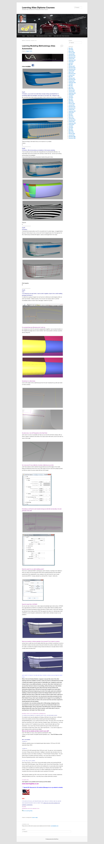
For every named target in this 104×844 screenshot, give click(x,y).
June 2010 (71, 127)
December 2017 (72, 55)
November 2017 (72, 57)
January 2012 (71, 105)
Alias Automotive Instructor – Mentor (44, 36)
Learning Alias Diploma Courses (38, 7)
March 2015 (71, 72)
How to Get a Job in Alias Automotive (61, 36)
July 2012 (71, 96)
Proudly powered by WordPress (52, 839)
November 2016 (72, 69)
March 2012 (71, 102)
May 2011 (71, 114)
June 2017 (71, 63)
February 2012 (72, 103)
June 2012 (71, 97)
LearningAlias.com (54, 825)
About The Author (30, 36)
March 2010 (71, 132)
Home (23, 36)
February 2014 (72, 78)
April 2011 (71, 115)
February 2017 (72, 66)
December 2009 (72, 136)
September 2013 (72, 82)
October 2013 (71, 81)
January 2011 (71, 118)
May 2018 (71, 48)
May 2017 (71, 64)
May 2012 (71, 99)
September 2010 (72, 123)
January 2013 (71, 91)
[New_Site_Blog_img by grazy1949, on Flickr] (27, 810)
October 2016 (71, 70)
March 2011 (71, 117)
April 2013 (71, 87)
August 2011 (71, 112)
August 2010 (71, 124)
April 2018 (71, 49)
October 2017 (71, 58)
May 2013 (71, 85)
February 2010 (72, 133)
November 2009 (72, 138)
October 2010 (71, 121)
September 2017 (72, 60)
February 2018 (72, 52)
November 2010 (72, 120)
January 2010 (71, 135)
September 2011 (72, 111)
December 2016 (72, 67)
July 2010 (71, 126)
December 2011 (72, 106)
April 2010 (71, 130)
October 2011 (71, 109)
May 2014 (71, 76)
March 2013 (71, 88)
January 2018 (71, 54)
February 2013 (72, 90)
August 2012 (71, 94)
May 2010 (71, 129)
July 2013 (71, 84)
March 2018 (71, 51)
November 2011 (72, 108)
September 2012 (72, 93)
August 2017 (71, 61)
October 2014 (71, 75)
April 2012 (71, 100)
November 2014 (72, 73)
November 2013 (72, 79)
